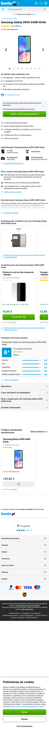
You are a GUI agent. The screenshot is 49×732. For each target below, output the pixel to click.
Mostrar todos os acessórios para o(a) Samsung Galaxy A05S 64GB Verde (24, 256)
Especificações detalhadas (13, 163)
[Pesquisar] (45, 9)
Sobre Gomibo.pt (14, 613)
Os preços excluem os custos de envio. (27, 605)
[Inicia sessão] (36, 3)
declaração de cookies (36, 706)
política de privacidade (18, 706)
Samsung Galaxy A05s (9, 19)
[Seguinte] (43, 49)
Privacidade (25, 613)
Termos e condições (17, 617)
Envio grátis (12, 322)
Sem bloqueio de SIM (12, 95)
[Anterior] (6, 49)
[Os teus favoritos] (41, 3)
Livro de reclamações (26, 615)
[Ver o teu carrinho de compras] (45, 3)
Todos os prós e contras (12, 192)
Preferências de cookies (9, 615)
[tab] (9, 68)
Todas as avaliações (11, 380)
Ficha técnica (35, 613)
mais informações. (28, 609)
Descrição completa (11, 213)
